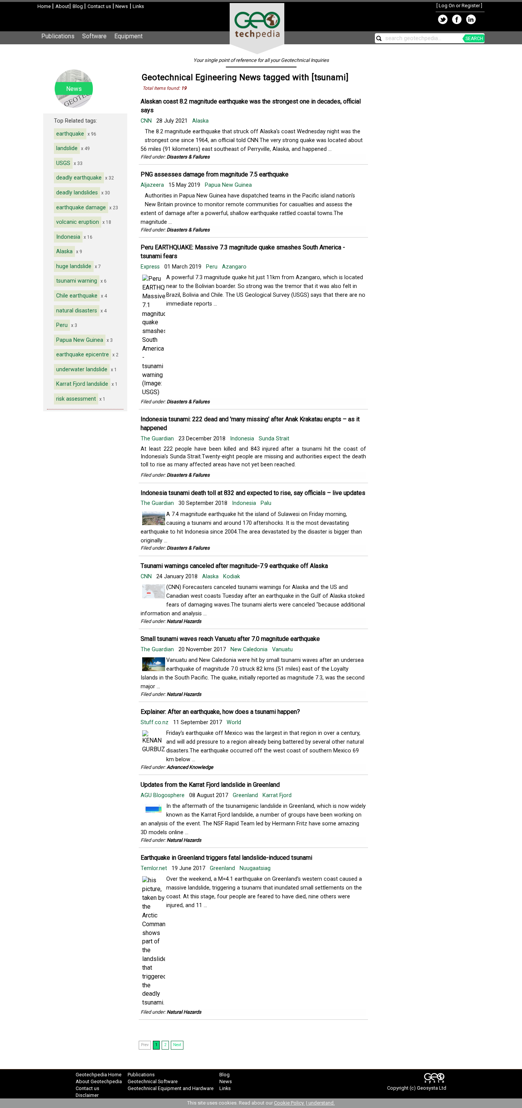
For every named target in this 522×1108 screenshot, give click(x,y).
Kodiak (231, 576)
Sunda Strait (274, 438)
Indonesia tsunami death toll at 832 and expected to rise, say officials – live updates (253, 493)
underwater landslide (81, 369)
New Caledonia (248, 649)
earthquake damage (81, 207)
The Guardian (158, 438)
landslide (67, 148)
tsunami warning (76, 281)
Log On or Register (459, 5)
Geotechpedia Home (99, 1074)
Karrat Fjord (277, 795)
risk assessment (76, 399)
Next (177, 1044)
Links (137, 6)
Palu (266, 503)
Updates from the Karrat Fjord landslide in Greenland (210, 784)
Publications (58, 36)
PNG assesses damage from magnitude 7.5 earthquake (215, 174)
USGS (63, 163)
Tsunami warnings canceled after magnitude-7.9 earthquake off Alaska (234, 565)
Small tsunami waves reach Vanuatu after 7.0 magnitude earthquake (230, 638)
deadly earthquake (79, 178)
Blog (78, 6)
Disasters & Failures (188, 157)
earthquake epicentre (82, 354)
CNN (147, 121)
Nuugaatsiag (255, 868)
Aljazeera (153, 185)
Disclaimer (87, 1095)
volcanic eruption (77, 222)
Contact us (100, 6)
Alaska (64, 251)
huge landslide (73, 266)
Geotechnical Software (153, 1081)
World (234, 722)
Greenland (245, 795)
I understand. (320, 1103)
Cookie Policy (289, 1103)
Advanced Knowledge (190, 767)
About (62, 6)
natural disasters (76, 310)
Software (94, 36)
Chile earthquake (76, 296)
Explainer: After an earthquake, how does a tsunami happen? (220, 711)
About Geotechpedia (99, 1081)
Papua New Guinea (79, 340)
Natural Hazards (184, 621)
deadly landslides (77, 192)
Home (44, 6)
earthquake (70, 134)
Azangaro (234, 267)
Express (151, 267)
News (121, 6)
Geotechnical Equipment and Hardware (171, 1088)
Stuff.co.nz (155, 722)
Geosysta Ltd (431, 1088)
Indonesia (68, 237)
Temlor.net (155, 868)
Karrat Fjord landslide (82, 384)
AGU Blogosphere (163, 795)
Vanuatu (282, 649)
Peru (62, 325)
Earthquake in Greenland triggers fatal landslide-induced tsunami (226, 857)
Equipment (128, 36)
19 (183, 88)
